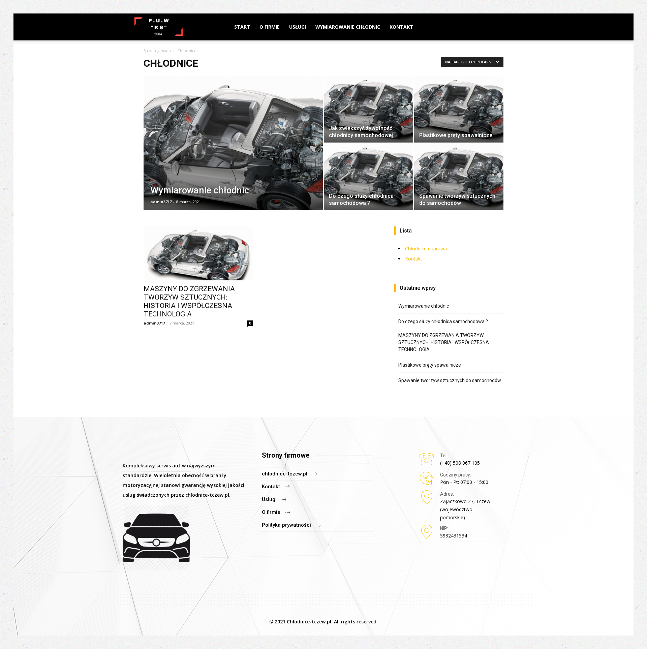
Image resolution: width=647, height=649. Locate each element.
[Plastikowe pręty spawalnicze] (458, 109)
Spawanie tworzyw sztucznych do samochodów (449, 380)
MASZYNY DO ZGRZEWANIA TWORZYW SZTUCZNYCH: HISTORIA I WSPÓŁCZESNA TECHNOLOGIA (189, 301)
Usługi (297, 27)
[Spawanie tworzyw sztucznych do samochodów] (458, 177)
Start (242, 27)
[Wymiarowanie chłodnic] (233, 153)
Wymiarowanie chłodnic (347, 27)
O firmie (269, 27)
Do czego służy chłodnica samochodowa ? (443, 321)
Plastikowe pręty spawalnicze (429, 365)
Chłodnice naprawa (426, 248)
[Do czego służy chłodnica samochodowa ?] (368, 177)
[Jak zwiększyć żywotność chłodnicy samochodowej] (368, 109)
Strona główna (157, 51)
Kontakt (401, 27)
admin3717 (161, 201)
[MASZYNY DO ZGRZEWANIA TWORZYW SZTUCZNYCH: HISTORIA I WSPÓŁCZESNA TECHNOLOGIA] (198, 253)
